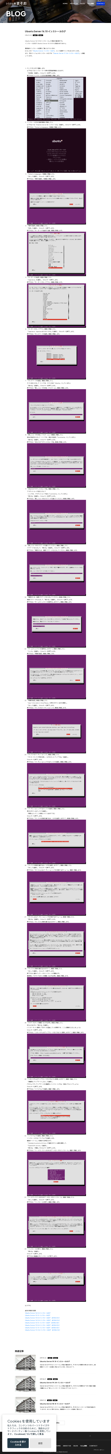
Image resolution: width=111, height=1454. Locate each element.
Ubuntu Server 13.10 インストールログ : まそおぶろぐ (42, 1323)
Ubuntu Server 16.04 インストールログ (37, 1313)
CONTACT (101, 3)
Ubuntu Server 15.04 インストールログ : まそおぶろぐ (42, 1318)
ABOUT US (74, 3)
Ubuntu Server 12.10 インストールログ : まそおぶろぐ (42, 1327)
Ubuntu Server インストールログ (43, 51)
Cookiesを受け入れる (18, 1443)
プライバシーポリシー (99, 1450)
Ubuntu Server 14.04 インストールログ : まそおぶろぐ (42, 1320)
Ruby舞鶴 (90, 3)
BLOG (83, 3)
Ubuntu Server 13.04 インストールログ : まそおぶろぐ (42, 1325)
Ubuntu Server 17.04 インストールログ (66, 53)
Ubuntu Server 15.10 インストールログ (37, 1315)
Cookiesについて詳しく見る (29, 1434)
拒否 (40, 1443)
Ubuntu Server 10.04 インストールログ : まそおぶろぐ (42, 1330)
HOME (65, 3)
